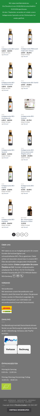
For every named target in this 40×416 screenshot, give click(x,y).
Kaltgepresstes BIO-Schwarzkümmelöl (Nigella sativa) (27, 152)
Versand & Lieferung (16, 402)
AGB (5, 400)
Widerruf (32, 400)
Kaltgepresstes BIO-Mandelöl (8, 220)
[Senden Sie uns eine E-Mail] (18, 275)
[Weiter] (26, 234)
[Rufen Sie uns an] (21, 275)
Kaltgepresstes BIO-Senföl (29, 82)
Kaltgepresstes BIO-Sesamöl (8, 151)
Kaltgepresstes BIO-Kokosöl (27, 117)
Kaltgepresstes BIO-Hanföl (8, 186)
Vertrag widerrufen (19, 410)
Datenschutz (22, 400)
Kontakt (28, 402)
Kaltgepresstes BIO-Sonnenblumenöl (8, 83)
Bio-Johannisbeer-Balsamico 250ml (27, 220)
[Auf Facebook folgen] (14, 275)
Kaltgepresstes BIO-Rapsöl (27, 186)
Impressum (12, 400)
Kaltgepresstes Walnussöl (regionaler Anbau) (29, 50)
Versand (6, 54)
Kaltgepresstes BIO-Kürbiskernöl (8, 117)
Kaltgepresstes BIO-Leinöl (10, 49)
